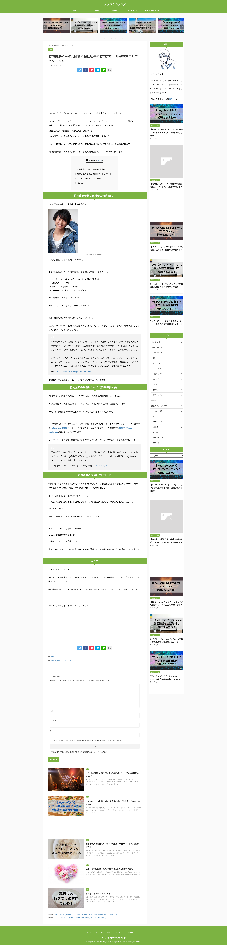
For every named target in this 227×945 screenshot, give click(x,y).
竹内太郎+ (61, 661)
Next (182, 27)
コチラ (172, 99)
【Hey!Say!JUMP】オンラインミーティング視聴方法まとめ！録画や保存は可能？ (166, 132)
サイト (52, 731)
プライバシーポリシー (151, 10)
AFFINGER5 (137, 942)
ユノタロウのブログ (113, 4)
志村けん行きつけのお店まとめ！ (100, 893)
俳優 (52, 661)
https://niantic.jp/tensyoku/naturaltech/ (74, 371)
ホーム (75, 10)
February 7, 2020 (99, 466)
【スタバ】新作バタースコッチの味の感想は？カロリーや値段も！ (81, 917)
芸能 (52, 657)
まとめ (79, 183)
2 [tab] (108, 38)
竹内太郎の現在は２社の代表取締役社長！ (94, 174)
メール (53, 721)
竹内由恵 (68, 661)
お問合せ (113, 10)
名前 (52, 711)
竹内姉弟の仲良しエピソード (89, 178)
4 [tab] (115, 38)
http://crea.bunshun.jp (96, 254)
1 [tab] (104, 38)
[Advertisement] (94, 93)
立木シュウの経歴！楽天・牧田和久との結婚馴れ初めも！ (110, 869)
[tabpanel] (56, 25)
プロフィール (94, 10)
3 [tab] (112, 38)
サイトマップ (132, 10)
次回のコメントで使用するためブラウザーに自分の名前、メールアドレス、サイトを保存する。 (87, 740)
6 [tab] (122, 38)
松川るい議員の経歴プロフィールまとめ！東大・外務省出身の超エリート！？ (86, 914)
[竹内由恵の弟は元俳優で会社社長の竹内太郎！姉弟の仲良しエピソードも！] (97, 70)
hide (100, 160)
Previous (45, 27)
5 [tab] (119, 38)
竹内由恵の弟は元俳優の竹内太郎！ (91, 169)
